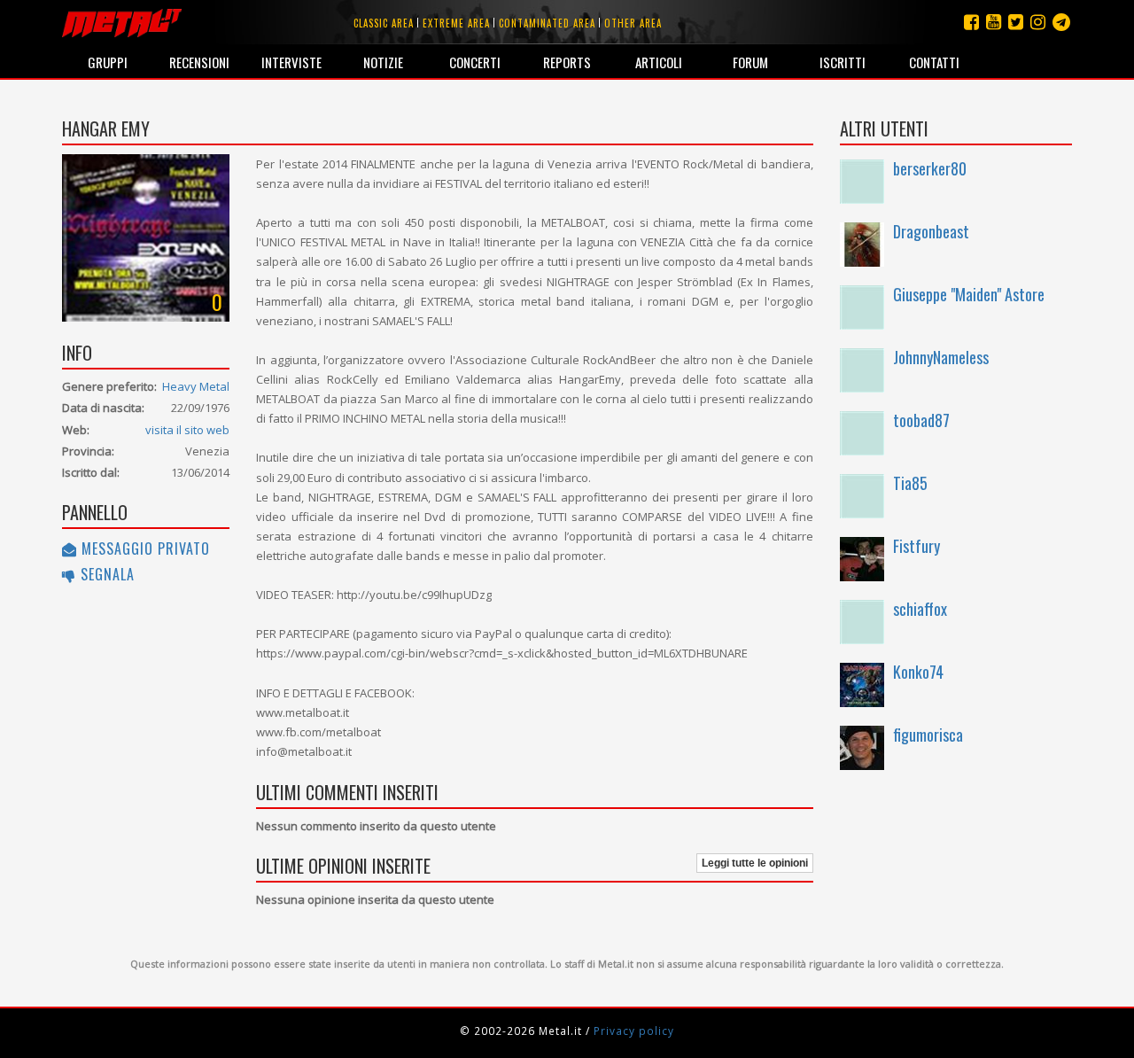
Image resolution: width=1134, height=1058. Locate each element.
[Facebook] (971, 22)
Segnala (105, 574)
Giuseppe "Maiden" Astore (969, 294)
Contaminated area (547, 23)
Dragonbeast (931, 231)
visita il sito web (187, 430)
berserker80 (930, 168)
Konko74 (918, 671)
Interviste (291, 62)
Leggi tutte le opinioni (755, 863)
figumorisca (928, 734)
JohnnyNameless (941, 357)
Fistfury (916, 545)
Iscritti (842, 62)
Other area (633, 23)
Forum (750, 62)
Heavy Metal (195, 386)
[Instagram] (1061, 22)
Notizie (383, 62)
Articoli (658, 62)
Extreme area (456, 23)
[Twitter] (1015, 22)
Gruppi (108, 62)
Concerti (475, 62)
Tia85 (910, 482)
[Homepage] (122, 22)
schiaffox (920, 608)
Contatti (934, 62)
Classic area (383, 23)
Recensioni (199, 62)
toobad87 (921, 420)
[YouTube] (993, 22)
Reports (567, 62)
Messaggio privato (143, 548)
